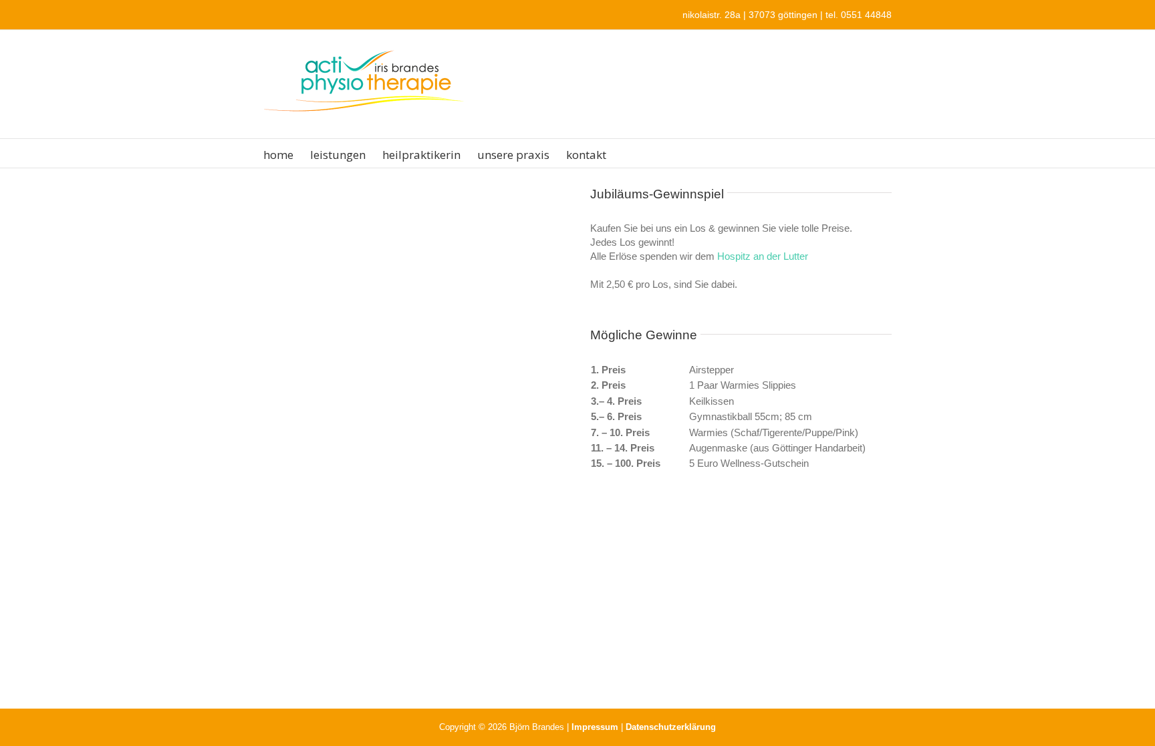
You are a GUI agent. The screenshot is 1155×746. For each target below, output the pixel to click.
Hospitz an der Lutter (762, 256)
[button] (627, 153)
